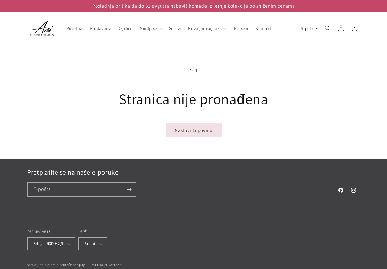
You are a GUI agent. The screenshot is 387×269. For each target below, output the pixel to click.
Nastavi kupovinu (194, 130)
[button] (150, 28)
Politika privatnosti (106, 265)
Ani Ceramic (49, 265)
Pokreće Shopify (72, 265)
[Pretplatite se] (129, 189)
